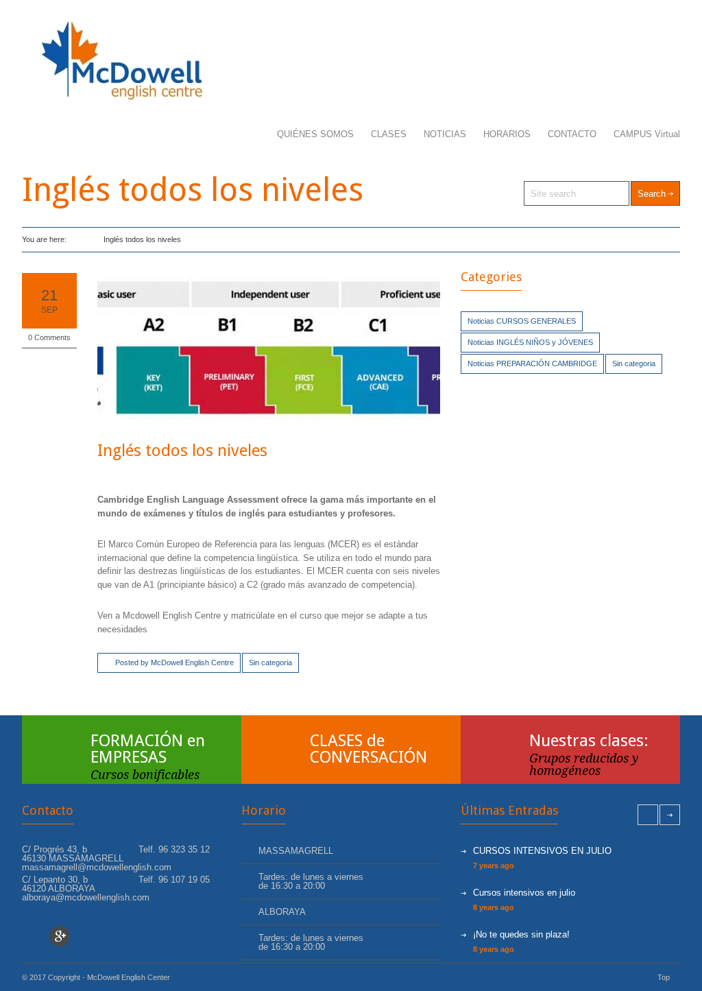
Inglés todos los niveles (182, 450)
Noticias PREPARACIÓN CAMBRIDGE (532, 363)
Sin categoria (270, 662)
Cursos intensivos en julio (524, 892)
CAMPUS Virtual (647, 134)
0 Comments (49, 337)
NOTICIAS (445, 134)
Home (78, 239)
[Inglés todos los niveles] (268, 348)
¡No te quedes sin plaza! (521, 934)
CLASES (389, 134)
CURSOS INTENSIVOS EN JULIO (542, 851)
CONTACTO (572, 134)
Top (663, 977)
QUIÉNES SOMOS (315, 134)
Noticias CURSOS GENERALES (522, 321)
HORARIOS (507, 134)
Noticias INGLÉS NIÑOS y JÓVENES (530, 342)
